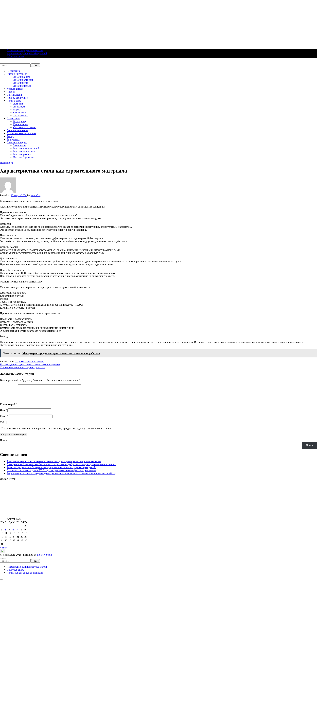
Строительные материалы (21, 133)
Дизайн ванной (22, 76)
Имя (3, 410)
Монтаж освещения (24, 151)
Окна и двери (14, 94)
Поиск (3, 440)
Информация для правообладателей (27, 53)
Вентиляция (13, 71)
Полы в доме (14, 100)
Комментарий (9, 404)
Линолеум (19, 106)
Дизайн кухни (21, 82)
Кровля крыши (15, 88)
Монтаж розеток (22, 154)
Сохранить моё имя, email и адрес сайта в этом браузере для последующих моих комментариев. (57, 428)
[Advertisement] (99, 23)
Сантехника (13, 118)
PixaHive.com (44, 554)
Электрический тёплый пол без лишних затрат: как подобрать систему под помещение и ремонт (61, 464)
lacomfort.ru (6, 61)
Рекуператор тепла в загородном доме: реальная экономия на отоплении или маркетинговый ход (61, 473)
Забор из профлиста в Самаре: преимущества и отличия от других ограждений (51, 467)
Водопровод (20, 121)
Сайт (3, 422)
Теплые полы (20, 115)
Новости (11, 91)
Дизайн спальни (22, 85)
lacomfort (35, 195)
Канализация (20, 124)
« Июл (3, 547)
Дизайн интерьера (17, 73)
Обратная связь (15, 56)
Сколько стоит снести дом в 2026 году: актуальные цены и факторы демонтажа (51, 470)
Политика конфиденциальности (25, 50)
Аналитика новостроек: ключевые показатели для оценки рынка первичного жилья (54, 461)
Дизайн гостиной (23, 79)
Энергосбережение (24, 157)
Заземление (19, 145)
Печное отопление (17, 97)
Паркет (17, 109)
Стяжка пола (20, 112)
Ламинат (18, 103)
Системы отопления (24, 127)
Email (4, 416)
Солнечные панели (17, 130)
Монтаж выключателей (26, 148)
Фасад (10, 136)
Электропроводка (17, 142)
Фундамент (13, 139)
